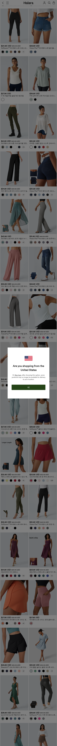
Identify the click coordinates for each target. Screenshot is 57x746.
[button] (28, 358)
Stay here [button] (18, 375)
